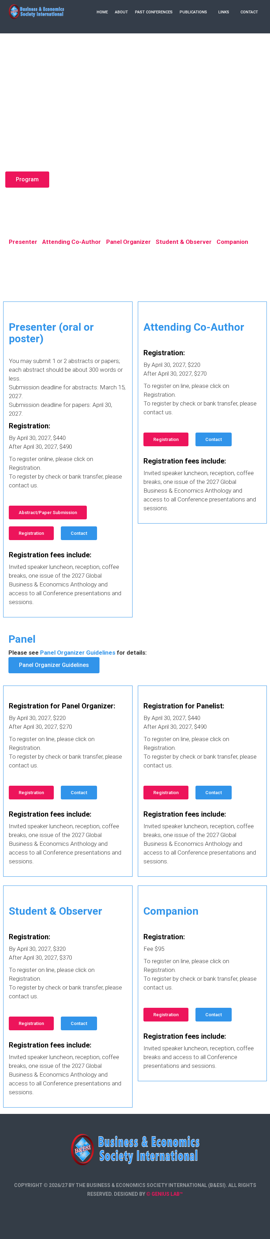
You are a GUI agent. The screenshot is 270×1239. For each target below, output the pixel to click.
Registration (31, 533)
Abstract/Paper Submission (48, 512)
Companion (232, 241)
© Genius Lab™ (164, 1194)
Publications (193, 12)
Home (102, 12)
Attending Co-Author (71, 241)
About (121, 12)
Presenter (23, 241)
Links (223, 12)
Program (27, 179)
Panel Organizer (128, 241)
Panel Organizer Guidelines (54, 665)
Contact (249, 12)
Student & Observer (184, 241)
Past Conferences (154, 12)
